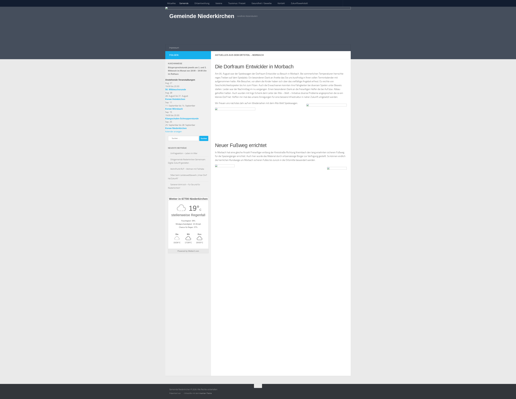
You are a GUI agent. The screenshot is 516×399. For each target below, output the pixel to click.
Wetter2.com (193, 251)
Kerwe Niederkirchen (176, 128)
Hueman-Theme (205, 393)
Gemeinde (183, 3)
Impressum (174, 47)
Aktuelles (171, 3)
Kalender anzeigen (173, 131)
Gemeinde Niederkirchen (201, 16)
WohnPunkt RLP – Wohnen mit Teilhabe (187, 169)
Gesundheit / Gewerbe (262, 3)
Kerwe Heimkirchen (175, 99)
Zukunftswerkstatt (299, 3)
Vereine (218, 3)
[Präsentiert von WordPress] (182, 393)
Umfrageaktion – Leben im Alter (183, 153)
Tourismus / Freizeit (237, 3)
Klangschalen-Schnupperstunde (182, 118)
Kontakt (281, 3)
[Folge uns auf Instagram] (205, 55)
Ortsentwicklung (201, 3)
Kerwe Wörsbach (174, 109)
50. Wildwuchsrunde (175, 89)
